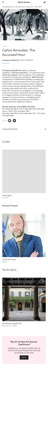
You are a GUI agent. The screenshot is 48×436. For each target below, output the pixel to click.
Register (24, 357)
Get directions (6, 63)
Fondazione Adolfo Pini (10, 60)
